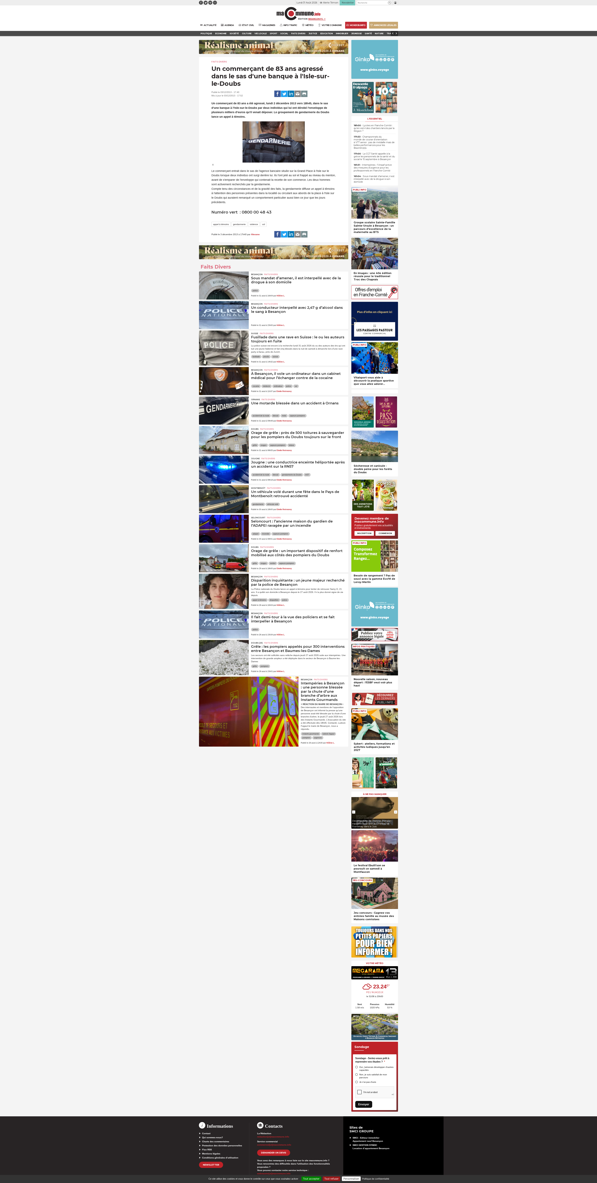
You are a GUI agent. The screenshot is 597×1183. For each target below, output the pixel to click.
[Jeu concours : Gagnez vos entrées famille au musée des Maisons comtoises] (374, 893)
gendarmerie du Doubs (292, 475)
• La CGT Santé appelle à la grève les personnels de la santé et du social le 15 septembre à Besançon (374, 156)
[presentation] (353, 812)
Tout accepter (311, 1178)
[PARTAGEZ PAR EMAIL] (297, 94)
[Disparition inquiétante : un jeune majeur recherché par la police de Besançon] (224, 588)
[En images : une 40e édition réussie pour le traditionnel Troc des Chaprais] (374, 253)
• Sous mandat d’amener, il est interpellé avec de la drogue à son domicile (374, 179)
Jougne (255, 458)
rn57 (307, 475)
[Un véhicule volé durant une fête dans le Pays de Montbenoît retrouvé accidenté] (224, 499)
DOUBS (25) (257, 643)
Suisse (254, 333)
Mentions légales (211, 1153)
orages (263, 445)
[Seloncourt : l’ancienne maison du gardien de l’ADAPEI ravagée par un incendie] (224, 529)
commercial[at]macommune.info (274, 1145)
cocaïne (256, 386)
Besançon (257, 274)
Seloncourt (258, 517)
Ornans (255, 399)
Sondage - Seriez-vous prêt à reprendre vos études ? (372, 1060)
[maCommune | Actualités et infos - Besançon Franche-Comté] (298, 13)
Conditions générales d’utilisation (220, 1157)
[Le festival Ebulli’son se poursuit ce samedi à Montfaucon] (374, 846)
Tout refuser (331, 1178)
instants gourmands (310, 734)
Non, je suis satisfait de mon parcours (373, 1076)
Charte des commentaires (215, 1141)
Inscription (364, 533)
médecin (266, 386)
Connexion (385, 533)
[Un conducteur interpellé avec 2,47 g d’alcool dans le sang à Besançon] (224, 315)
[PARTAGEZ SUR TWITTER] (284, 94)
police (255, 291)
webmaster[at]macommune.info (274, 1173)
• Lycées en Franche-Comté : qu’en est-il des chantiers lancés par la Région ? (374, 128)
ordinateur (278, 386)
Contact (206, 1133)
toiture (291, 445)
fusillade (256, 357)
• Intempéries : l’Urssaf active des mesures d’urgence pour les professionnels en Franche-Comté (373, 167)
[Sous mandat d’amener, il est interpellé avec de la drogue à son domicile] (224, 285)
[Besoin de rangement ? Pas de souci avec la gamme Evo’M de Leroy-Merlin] (374, 556)
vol (263, 224)
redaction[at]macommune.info (273, 1136)
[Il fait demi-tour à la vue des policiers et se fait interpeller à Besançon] (224, 624)
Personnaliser (351, 1178)
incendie (265, 534)
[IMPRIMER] (304, 94)
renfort (272, 563)
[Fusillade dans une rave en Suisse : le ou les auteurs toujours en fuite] (224, 345)
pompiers (264, 666)
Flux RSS (207, 1149)
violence (254, 224)
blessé (275, 416)
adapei (256, 534)
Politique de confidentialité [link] (375, 1178)
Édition (303, 19)
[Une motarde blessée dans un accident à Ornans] (224, 411)
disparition (274, 600)
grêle (255, 445)
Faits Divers (219, 61)
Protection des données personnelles (222, 1145)
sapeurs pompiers (297, 416)
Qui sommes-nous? (212, 1137)
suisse (275, 357)
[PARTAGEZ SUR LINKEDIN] (291, 94)
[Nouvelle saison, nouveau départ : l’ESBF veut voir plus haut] (374, 659)
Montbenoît (258, 488)
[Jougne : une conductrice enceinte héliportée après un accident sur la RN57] (224, 470)
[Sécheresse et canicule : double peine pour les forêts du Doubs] (374, 446)
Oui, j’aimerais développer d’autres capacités (376, 1068)
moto (284, 416)
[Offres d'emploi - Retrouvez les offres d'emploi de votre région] (374, 298)
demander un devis (273, 1152)
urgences (318, 738)
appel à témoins (221, 224)
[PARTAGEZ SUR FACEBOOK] (277, 94)
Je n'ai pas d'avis (367, 1082)
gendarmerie (239, 224)
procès (266, 357)
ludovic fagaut (328, 734)
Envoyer (363, 1104)
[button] (389, 2)
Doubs (255, 429)
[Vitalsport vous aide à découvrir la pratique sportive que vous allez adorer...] (374, 358)
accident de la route (261, 416)
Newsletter (211, 1164)
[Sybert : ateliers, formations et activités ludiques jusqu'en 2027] (374, 724)
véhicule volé (272, 504)
